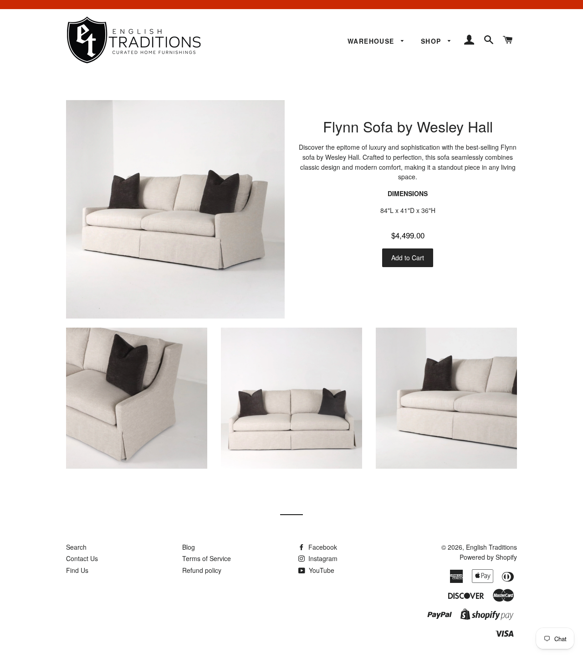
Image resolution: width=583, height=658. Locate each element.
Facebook (322, 547)
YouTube (320, 570)
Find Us (77, 570)
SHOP (432, 41)
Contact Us (82, 558)
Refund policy (201, 570)
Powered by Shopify (488, 557)
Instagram (322, 558)
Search (76, 547)
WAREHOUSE (372, 41)
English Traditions (491, 547)
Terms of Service (206, 558)
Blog (188, 547)
